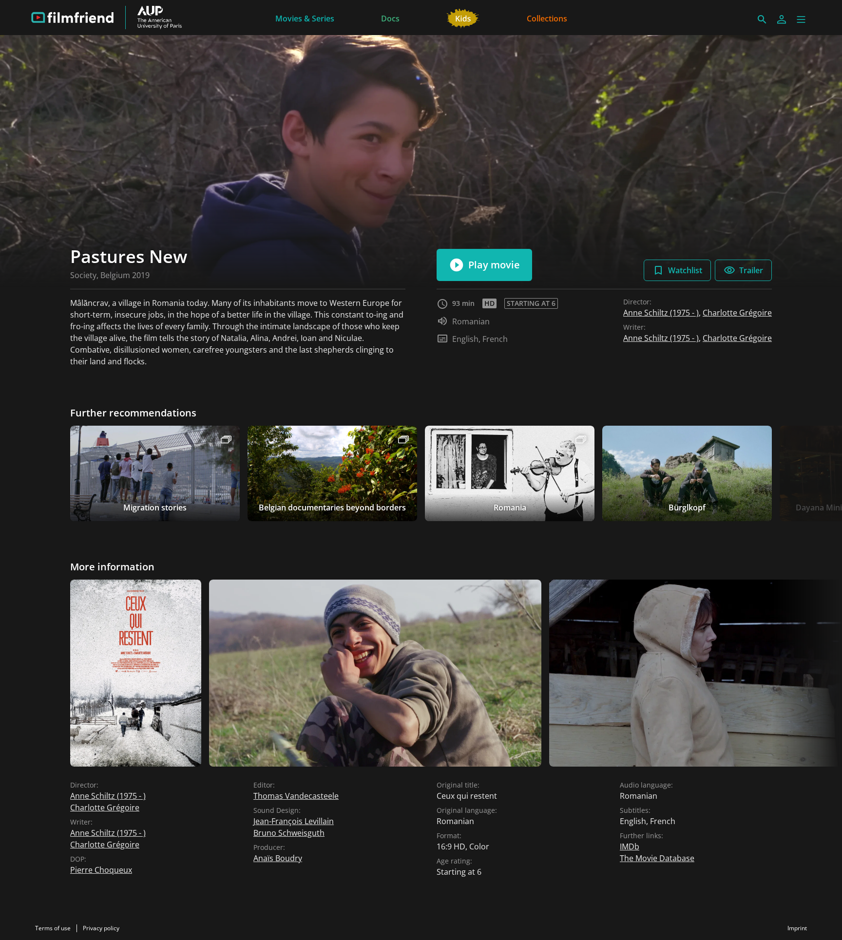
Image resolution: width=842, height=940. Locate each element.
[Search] (762, 19)
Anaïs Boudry (277, 858)
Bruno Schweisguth (289, 832)
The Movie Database (657, 858)
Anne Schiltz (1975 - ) (661, 312)
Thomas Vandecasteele (296, 795)
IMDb (629, 846)
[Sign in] (781, 19)
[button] (801, 19)
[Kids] (463, 17)
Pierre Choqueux (101, 870)
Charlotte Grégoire (737, 312)
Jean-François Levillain (293, 821)
